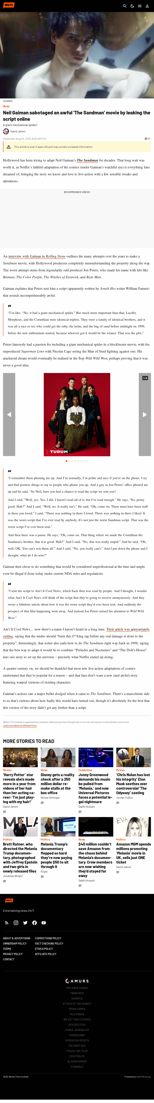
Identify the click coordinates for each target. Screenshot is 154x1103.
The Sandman (87, 160)
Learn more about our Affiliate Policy (20, 725)
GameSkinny (77, 1035)
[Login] (147, 6)
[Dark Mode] (132, 6)
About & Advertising (16, 938)
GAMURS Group (143, 1076)
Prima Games (77, 1009)
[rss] (7, 923)
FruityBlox (77, 1056)
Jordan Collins (124, 797)
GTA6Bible (77, 1066)
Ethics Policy (44, 948)
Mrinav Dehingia (50, 797)
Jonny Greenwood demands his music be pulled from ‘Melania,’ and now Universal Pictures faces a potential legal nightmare (95, 788)
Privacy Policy (13, 954)
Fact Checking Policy (49, 943)
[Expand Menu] (139, 6)
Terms (7, 948)
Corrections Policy (48, 938)
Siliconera (77, 1014)
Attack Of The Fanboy (77, 1003)
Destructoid (77, 1024)
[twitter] (25, 923)
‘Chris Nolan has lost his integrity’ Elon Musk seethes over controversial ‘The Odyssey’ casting (133, 783)
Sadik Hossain (87, 806)
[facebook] (34, 923)
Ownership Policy (14, 943)
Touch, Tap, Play (77, 1051)
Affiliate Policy (45, 954)
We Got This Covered (77, 1019)
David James (10, 806)
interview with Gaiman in (37, 256)
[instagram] (16, 923)
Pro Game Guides (77, 988)
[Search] (124, 6)
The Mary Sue (77, 1045)
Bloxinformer (77, 1061)
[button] (66, 461)
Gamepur (77, 998)
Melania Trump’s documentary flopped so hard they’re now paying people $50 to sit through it (56, 855)
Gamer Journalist (77, 1030)
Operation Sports (77, 1040)
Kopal (44, 871)
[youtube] (44, 923)
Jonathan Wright (13, 876)
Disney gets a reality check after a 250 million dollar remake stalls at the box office (57, 783)
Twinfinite (77, 993)
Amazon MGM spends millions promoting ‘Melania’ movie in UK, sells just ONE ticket (133, 853)
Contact (8, 959)
